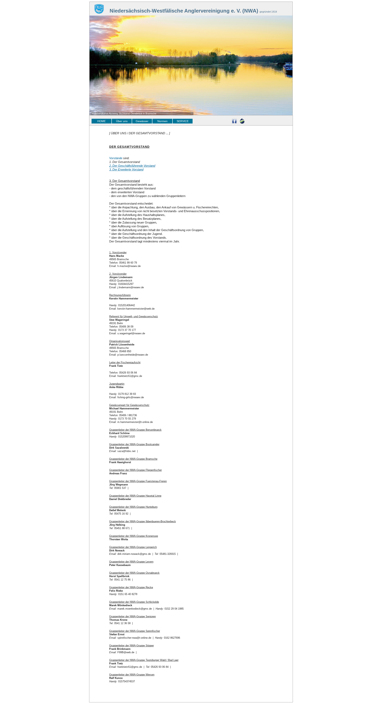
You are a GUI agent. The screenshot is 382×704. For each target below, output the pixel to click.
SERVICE (183, 121)
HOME (101, 121)
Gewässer (142, 121)
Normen (162, 121)
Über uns (122, 121)
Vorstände (115, 158)
